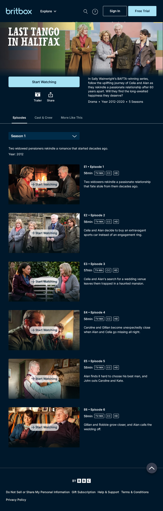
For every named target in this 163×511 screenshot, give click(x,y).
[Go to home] (81, 481)
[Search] (85, 11)
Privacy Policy (16, 499)
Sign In (115, 11)
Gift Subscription (84, 492)
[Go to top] (151, 468)
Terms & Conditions (135, 492)
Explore (46, 11)
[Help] (93, 11)
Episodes (19, 117)
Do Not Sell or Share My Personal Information (38, 492)
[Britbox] (19, 11)
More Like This (72, 117)
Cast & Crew (43, 117)
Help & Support (108, 492)
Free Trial (142, 11)
